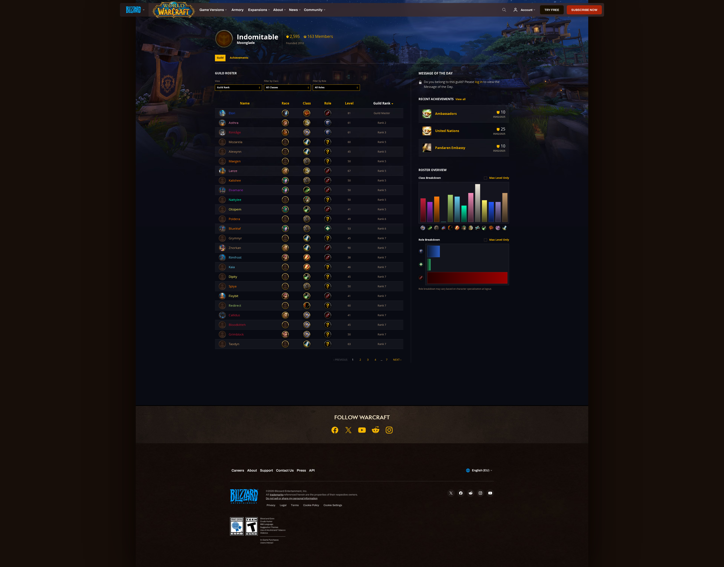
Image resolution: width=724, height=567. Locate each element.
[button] (238, 88)
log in (479, 82)
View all (461, 99)
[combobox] (238, 88)
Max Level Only (499, 178)
